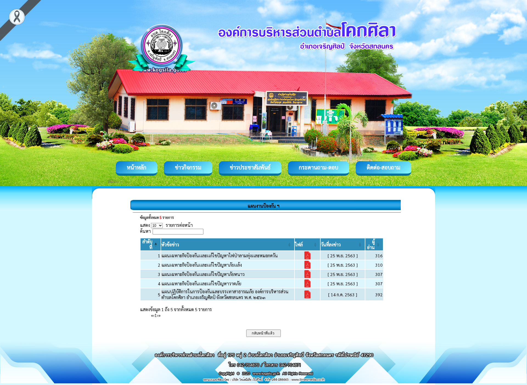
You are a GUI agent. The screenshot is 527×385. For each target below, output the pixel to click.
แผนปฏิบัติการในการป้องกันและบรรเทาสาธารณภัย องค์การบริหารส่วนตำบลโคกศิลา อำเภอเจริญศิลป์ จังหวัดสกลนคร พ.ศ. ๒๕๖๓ (224, 294)
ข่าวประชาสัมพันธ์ (250, 167)
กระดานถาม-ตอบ (318, 167)
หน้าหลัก (136, 167)
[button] (170, 244)
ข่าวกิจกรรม (188, 167)
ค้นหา (145, 231)
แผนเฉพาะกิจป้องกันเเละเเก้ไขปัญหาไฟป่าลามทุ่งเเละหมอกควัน (219, 255)
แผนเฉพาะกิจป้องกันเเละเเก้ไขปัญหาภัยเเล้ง (201, 265)
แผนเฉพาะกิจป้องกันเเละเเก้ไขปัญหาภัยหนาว (203, 274)
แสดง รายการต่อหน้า (166, 225)
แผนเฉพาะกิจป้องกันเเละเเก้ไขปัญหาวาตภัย (201, 283)
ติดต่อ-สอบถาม (383, 167)
